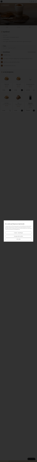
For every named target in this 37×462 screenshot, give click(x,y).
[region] (18, 231)
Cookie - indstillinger (18, 232)
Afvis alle (18, 239)
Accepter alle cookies (18, 236)
